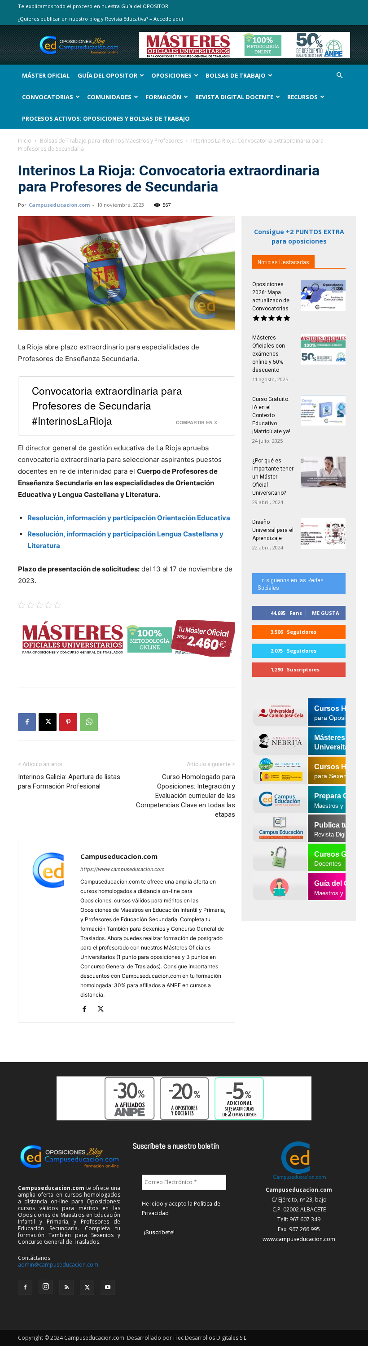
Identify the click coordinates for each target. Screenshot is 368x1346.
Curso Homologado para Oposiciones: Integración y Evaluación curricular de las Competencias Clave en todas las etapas (185, 796)
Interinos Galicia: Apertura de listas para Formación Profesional (69, 781)
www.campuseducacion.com (299, 1239)
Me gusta (325, 613)
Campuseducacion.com (59, 204)
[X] (48, 722)
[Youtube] (108, 1288)
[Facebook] (27, 722)
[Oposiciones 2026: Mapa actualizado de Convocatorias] (323, 295)
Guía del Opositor (107, 75)
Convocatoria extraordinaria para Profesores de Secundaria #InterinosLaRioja (107, 405)
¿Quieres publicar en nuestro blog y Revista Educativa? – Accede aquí (100, 18)
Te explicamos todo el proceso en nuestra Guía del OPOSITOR (93, 6)
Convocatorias (47, 97)
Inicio (24, 140)
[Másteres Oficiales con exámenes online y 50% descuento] (323, 349)
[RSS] (66, 1288)
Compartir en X (196, 422)
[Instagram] (46, 1287)
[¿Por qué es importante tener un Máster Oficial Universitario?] (323, 472)
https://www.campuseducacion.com (122, 869)
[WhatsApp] (89, 722)
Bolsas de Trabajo (236, 75)
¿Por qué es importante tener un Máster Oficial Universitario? (273, 476)
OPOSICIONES (171, 75)
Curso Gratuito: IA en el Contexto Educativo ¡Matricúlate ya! (271, 415)
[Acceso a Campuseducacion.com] (299, 1180)
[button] (339, 75)
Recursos (302, 97)
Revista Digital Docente (234, 97)
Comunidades (109, 97)
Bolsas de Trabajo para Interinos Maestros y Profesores (111, 140)
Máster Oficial (46, 75)
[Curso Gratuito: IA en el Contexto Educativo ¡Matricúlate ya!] (323, 410)
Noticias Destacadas (283, 262)
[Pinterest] (68, 722)
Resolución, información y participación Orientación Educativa (129, 518)
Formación (163, 97)
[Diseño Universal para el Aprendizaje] (323, 533)
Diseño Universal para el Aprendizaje (273, 530)
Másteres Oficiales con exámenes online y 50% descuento (268, 354)
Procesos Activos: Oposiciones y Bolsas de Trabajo (106, 118)
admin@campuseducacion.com (58, 1264)
